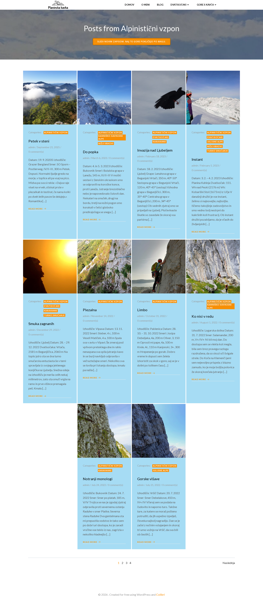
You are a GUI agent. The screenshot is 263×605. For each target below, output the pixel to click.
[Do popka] (104, 97)
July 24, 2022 (98, 484)
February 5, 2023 (209, 165)
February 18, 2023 (156, 156)
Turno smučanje (217, 151)
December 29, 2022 (48, 329)
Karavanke (159, 141)
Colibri (160, 594)
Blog (160, 4)
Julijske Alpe (215, 141)
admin (31, 147)
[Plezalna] (104, 266)
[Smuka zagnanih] (50, 266)
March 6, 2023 (99, 157)
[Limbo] (159, 266)
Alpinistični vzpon (56, 132)
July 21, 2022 (153, 484)
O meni (145, 4)
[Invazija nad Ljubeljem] (159, 97)
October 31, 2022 (156, 315)
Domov (129, 4)
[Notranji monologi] (104, 430)
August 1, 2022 (208, 322)
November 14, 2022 (102, 315)
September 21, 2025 (48, 147)
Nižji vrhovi (105, 143)
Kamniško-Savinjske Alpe (110, 137)
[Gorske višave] (159, 430)
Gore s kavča (205, 4)
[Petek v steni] (50, 97)
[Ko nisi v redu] (213, 266)
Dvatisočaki (178, 4)
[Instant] (213, 97)
